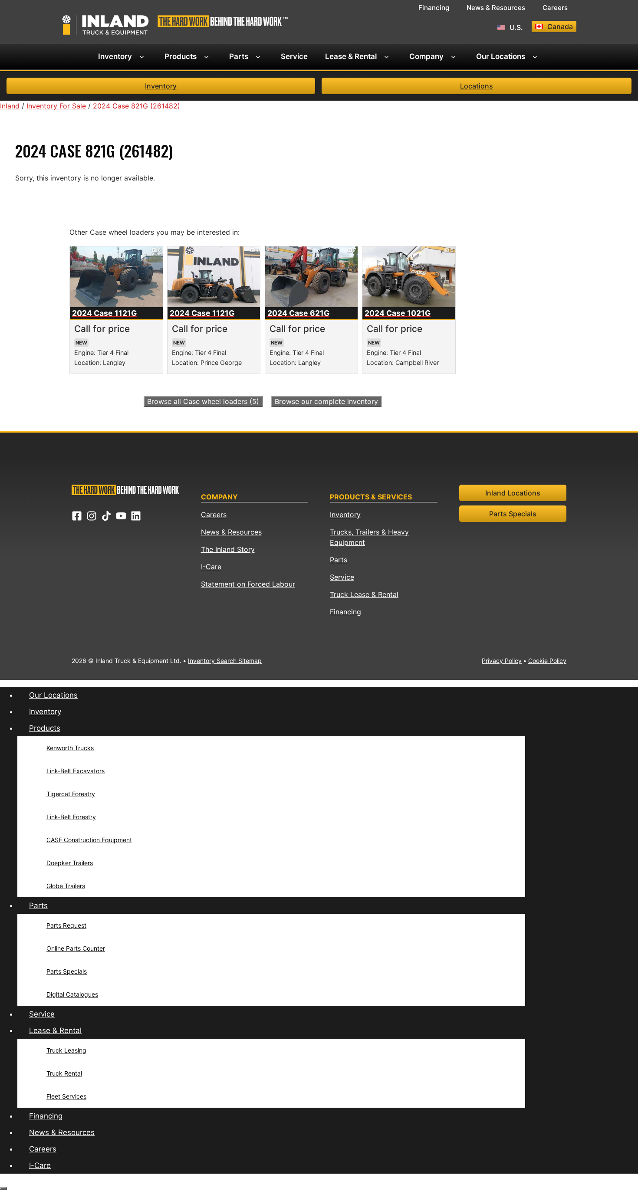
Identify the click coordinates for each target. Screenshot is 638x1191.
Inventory (115, 56)
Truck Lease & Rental (364, 594)
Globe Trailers (65, 885)
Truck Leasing (66, 1050)
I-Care (211, 566)
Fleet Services (66, 1096)
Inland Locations (512, 493)
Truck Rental (64, 1073)
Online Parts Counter (75, 948)
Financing (433, 7)
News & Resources (496, 7)
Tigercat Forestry (70, 793)
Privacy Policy (502, 660)
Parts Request (66, 925)
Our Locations (500, 56)
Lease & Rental (351, 56)
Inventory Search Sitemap (225, 660)
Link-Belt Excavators (75, 770)
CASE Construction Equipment (89, 839)
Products (180, 56)
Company (426, 56)
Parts (238, 56)
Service (294, 56)
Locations (476, 86)
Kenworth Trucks (70, 747)
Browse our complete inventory (326, 401)
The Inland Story (228, 549)
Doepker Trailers (69, 862)
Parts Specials (512, 513)
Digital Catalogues (72, 994)
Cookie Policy (547, 660)
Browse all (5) (203, 401)
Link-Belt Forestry (71, 816)
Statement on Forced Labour (248, 584)
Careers (555, 7)
